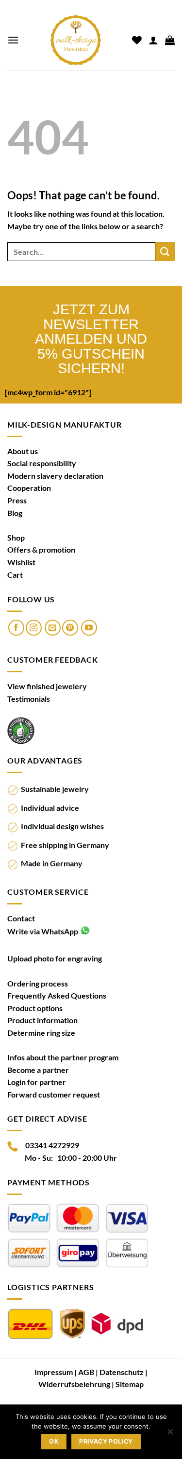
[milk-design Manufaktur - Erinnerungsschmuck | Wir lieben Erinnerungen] (75, 40)
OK (54, 1441)
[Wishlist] (137, 40)
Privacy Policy (105, 1441)
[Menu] (13, 40)
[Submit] (165, 251)
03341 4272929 (52, 1145)
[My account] (153, 40)
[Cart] (170, 40)
